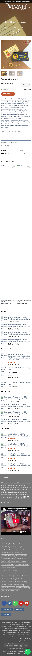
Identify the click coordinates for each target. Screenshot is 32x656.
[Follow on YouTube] (26, 603)
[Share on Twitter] (9, 131)
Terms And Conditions (16, 648)
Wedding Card (15, 111)
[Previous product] (17, 32)
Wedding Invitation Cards (8, 587)
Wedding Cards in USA (19, 122)
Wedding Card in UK (21, 573)
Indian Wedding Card (14, 105)
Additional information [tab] (9, 142)
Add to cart (8, 94)
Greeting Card (15, 103)
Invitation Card (9, 107)
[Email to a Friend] (12, 131)
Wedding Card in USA (9, 118)
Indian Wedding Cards (7, 552)
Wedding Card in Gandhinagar (9, 570)
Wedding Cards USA (20, 581)
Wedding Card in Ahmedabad (18, 561)
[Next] (27, 55)
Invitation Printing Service (19, 109)
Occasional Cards (16, 27)
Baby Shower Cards (13, 99)
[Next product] (14, 32)
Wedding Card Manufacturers (22, 576)
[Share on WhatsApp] (3, 131)
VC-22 (18, 302)
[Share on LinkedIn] (19, 131)
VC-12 (3, 302)
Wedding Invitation (12, 123)
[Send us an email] (24, 497)
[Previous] (4, 55)
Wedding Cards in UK (6, 122)
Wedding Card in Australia (22, 564)
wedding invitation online (11, 125)
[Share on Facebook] (6, 131)
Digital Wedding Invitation (8, 547)
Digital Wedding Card (20, 102)
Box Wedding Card (9, 102)
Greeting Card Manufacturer (9, 549)
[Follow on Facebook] (15, 497)
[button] (2, 6)
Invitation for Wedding (7, 109)
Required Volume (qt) (7, 83)
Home (5, 27)
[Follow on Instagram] (18, 497)
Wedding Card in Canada (13, 114)
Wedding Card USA (14, 120)
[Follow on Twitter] (21, 497)
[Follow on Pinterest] (28, 497)
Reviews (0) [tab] (5, 145)
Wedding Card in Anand (14, 112)
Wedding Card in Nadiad (14, 116)
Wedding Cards (22, 99)
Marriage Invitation (6, 111)
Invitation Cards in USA (19, 107)
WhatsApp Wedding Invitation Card (11, 590)
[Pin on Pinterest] (15, 131)
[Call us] (15, 603)
